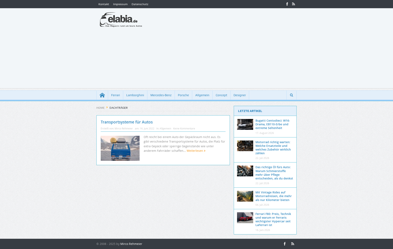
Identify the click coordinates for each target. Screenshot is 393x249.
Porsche (183, 95)
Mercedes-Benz (161, 95)
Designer (240, 95)
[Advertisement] (196, 59)
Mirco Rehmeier (124, 128)
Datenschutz (140, 4)
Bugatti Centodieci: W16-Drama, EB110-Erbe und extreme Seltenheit (272, 124)
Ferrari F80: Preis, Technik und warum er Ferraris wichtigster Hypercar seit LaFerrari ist (273, 219)
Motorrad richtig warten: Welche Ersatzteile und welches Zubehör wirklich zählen (273, 147)
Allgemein (202, 95)
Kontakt (103, 4)
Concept (221, 95)
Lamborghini (135, 95)
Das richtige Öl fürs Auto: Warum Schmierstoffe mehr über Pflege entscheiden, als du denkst (274, 172)
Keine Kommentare (184, 128)
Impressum (120, 4)
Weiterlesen (195, 151)
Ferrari (115, 95)
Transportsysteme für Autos (127, 122)
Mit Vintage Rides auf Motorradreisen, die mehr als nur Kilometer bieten (273, 196)
